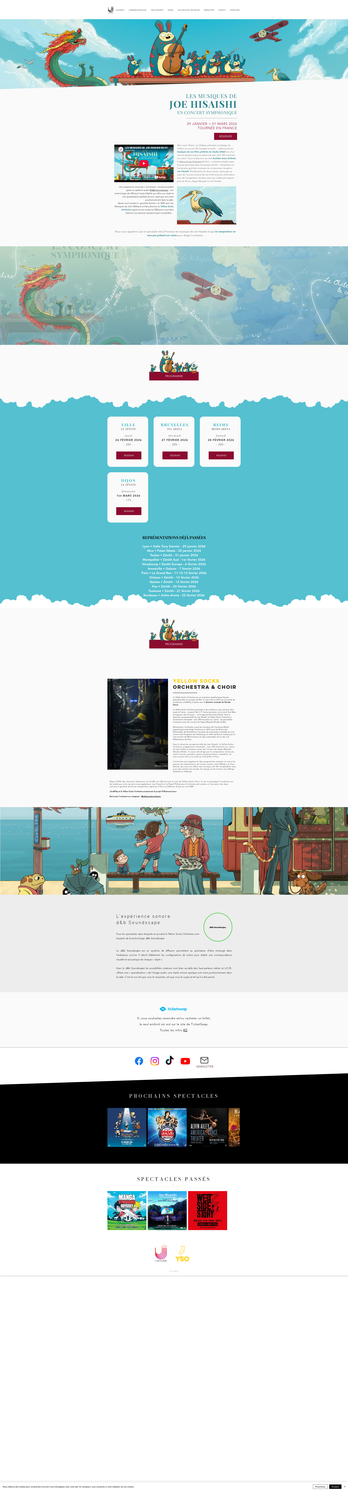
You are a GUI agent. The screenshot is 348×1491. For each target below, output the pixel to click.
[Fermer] (344, 1486)
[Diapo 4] (166, 338)
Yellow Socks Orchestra (190, 161)
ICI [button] (185, 1030)
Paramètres (320, 1486)
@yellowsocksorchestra (151, 796)
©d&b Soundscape (159, 190)
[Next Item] (234, 1127)
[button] (209, 10)
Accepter (335, 1486)
